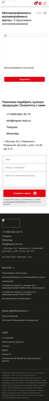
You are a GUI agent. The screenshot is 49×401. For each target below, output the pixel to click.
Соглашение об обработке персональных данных (21, 359)
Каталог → (8, 268)
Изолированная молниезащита (16, 298)
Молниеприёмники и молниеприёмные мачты (16, 16)
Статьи (5, 346)
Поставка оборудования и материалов (20, 320)
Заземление (7, 281)
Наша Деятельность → (15, 311)
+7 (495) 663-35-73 (18, 114)
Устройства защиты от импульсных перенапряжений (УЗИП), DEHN (19, 293)
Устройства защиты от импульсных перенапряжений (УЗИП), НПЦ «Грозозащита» (23, 286)
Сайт (5, 332)
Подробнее (24, 79)
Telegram (12, 127)
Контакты (6, 354)
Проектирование (10, 316)
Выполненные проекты (13, 342)
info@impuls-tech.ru (18, 120)
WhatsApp (12, 133)
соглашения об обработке (15, 202)
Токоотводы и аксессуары (14, 273)
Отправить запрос (22, 193)
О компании (7, 338)
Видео (5, 350)
